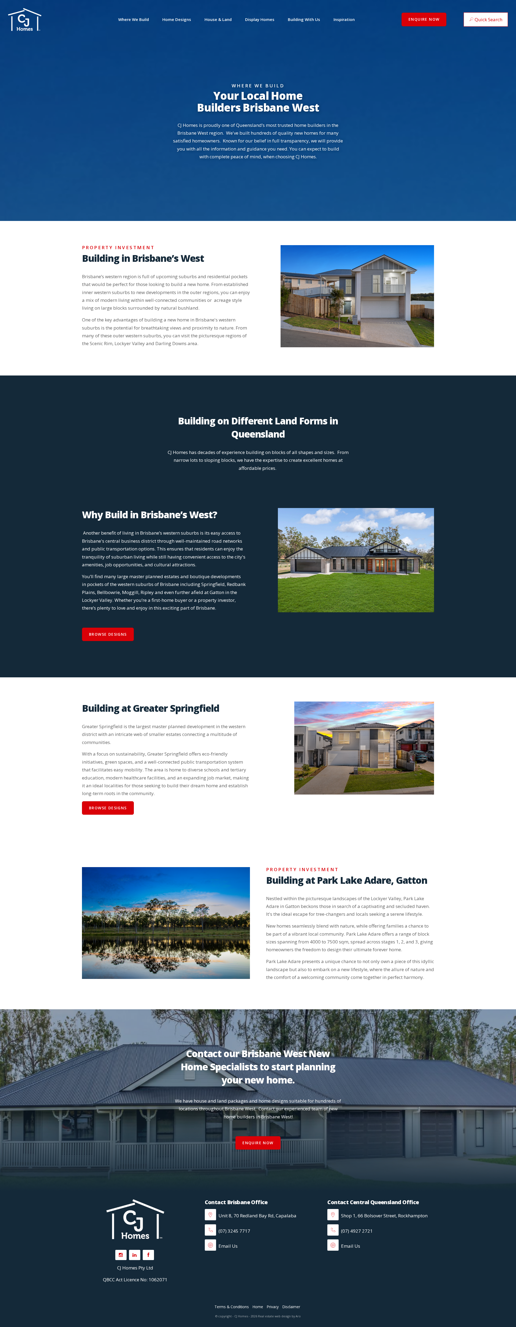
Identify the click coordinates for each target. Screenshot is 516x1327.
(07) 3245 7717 (233, 1231)
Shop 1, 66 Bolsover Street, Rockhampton (384, 1215)
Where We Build (133, 19)
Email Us (227, 1246)
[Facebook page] (148, 1255)
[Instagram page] (121, 1255)
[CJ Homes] (24, 19)
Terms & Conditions (231, 1306)
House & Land (218, 19)
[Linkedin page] (134, 1255)
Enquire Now (423, 19)
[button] (486, 19)
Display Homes (259, 19)
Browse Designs (108, 634)
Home (258, 1306)
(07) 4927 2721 (356, 1231)
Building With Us (304, 19)
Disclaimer (291, 1306)
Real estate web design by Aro (279, 1316)
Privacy (273, 1306)
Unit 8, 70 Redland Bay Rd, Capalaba (256, 1215)
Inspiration (344, 19)
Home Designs (176, 19)
